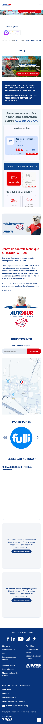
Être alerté (6, 646)
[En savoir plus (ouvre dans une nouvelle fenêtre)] (21, 224)
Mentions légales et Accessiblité (16, 686)
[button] (21, 380)
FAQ (3, 653)
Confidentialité (9, 698)
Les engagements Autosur (9, 658)
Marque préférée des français (10, 674)
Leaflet (30, 414)
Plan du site (7, 690)
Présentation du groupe (32, 651)
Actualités (30, 646)
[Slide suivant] (38, 437)
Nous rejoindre (8, 669)
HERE (39, 414)
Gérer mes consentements (21, 551)
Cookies (5, 694)
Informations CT (8, 650)
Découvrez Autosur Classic (33, 657)
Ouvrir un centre (8, 665)
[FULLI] (21, 438)
